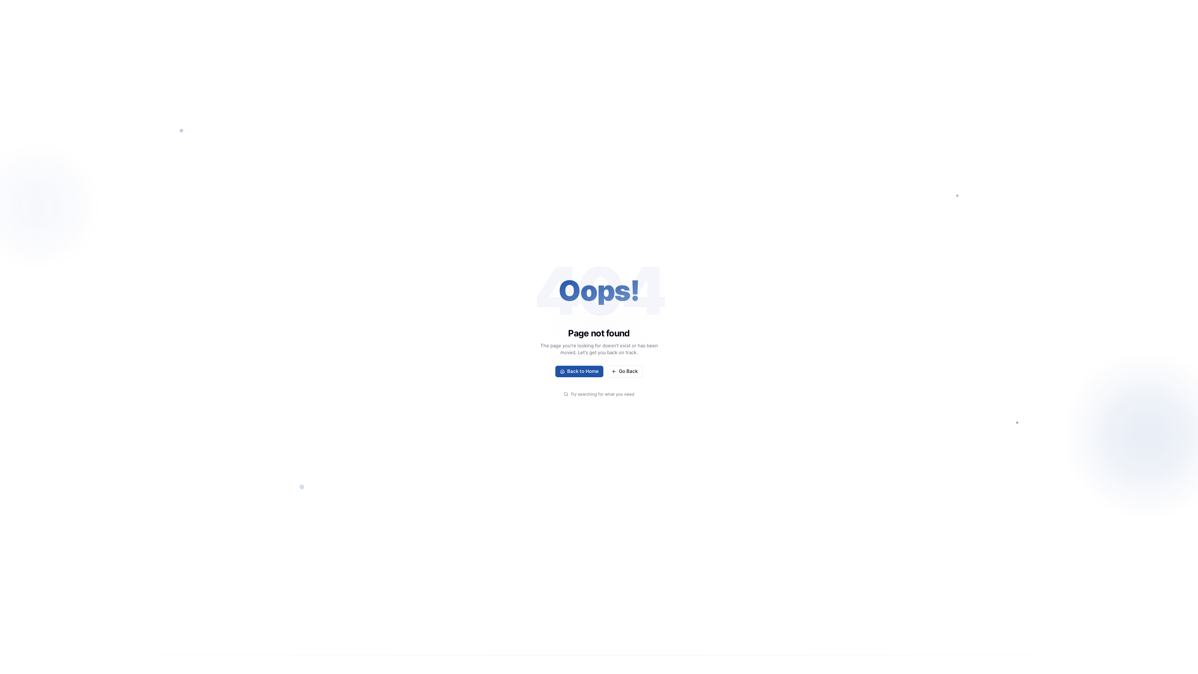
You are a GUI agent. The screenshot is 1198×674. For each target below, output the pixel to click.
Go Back (628, 371)
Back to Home (583, 371)
